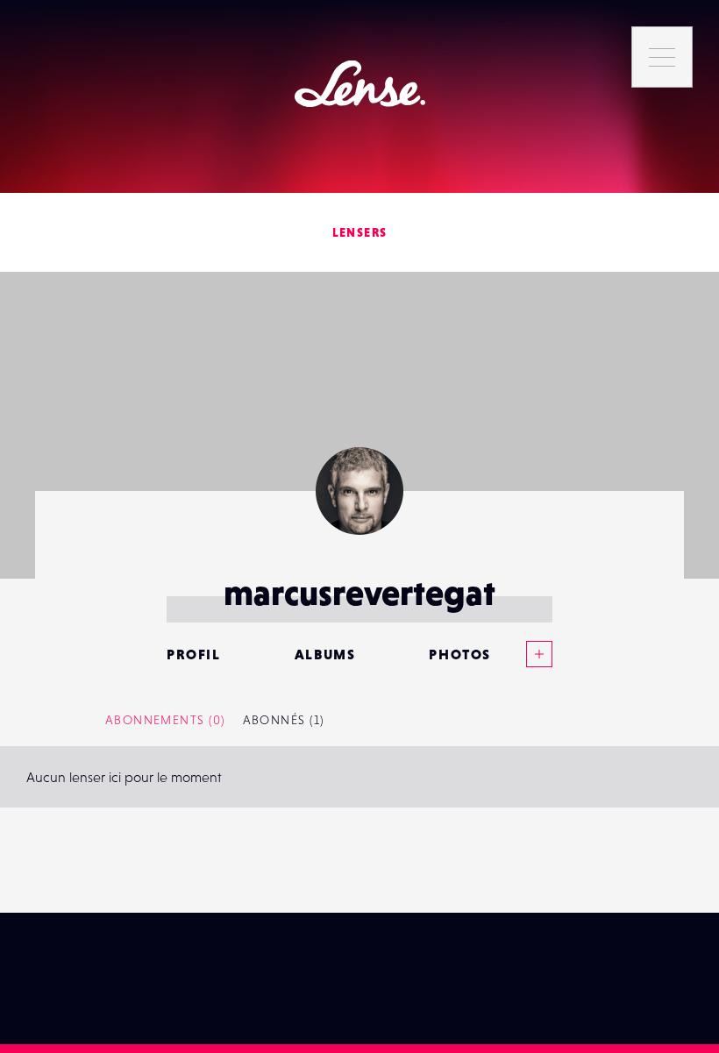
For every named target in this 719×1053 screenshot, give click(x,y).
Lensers (360, 232)
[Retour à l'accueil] (360, 83)
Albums (325, 654)
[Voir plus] (521, 654)
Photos (460, 654)
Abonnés (283, 720)
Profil (194, 654)
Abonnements (165, 720)
